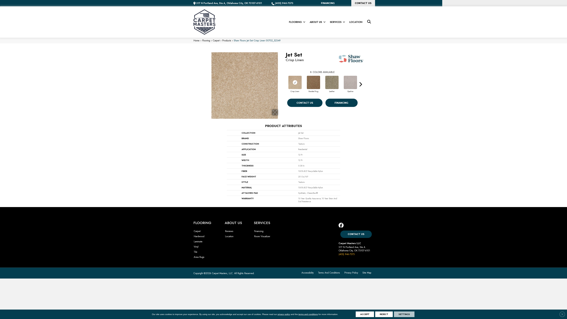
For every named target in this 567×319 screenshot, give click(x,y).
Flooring (206, 40)
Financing (341, 102)
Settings (404, 314)
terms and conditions (308, 314)
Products (226, 40)
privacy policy (284, 314)
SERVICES (262, 222)
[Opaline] (350, 82)
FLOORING (202, 222)
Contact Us (304, 102)
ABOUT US (233, 222)
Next (360, 79)
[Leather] (332, 82)
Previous (284, 79)
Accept (364, 314)
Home (196, 40)
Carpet (216, 40)
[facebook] (342, 225)
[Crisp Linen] (295, 82)
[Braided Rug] (313, 82)
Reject (384, 314)
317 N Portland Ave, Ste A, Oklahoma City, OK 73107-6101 (229, 3)
